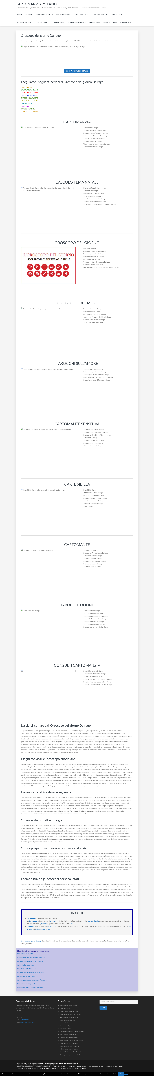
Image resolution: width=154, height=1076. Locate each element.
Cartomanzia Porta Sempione (69, 1043)
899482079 (25, 1020)
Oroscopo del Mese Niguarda (69, 1017)
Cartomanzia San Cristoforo (27, 976)
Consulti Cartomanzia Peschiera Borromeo (73, 1052)
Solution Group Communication (42, 1065)
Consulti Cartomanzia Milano (24, 1066)
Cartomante (31, 918)
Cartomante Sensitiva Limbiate (69, 1046)
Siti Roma (56, 1065)
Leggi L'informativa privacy (48, 1063)
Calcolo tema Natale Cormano (69, 1011)
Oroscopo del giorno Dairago (31, 941)
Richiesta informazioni (27, 1022)
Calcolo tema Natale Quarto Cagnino (30, 972)
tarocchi (44, 924)
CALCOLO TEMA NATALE (29, 90)
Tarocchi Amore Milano (96, 1066)
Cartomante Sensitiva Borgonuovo (70, 1014)
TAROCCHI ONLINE (28, 109)
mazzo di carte (93, 921)
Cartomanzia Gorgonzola (26, 984)
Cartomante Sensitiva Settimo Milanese (72, 1032)
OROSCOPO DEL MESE (29, 95)
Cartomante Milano (80, 1068)
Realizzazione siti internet (24, 1065)
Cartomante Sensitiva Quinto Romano (31, 957)
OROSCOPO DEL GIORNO (30, 93)
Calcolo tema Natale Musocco (69, 1049)
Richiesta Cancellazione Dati (69, 1063)
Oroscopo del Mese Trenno (68, 1005)
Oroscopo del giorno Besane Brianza (71, 1040)
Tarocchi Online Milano (43, 1066)
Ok (121, 1074)
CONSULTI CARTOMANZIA (30, 112)
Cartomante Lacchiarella (67, 1020)
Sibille (72, 924)
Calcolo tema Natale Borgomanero (30, 961)
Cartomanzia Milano (36, 4)
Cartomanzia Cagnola (66, 1026)
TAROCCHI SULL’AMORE (29, 98)
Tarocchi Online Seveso (67, 1023)
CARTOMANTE (26, 106)
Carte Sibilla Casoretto (25, 965)
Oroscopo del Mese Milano (114, 1066)
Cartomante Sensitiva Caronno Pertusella (32, 980)
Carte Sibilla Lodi (65, 1008)
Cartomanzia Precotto (25, 954)
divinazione (54, 921)
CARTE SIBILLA (26, 103)
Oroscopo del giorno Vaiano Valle (70, 1055)
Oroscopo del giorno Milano (27, 1068)
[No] (126, 1074)
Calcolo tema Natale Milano (47, 1068)
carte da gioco (52, 926)
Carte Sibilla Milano (59, 1066)
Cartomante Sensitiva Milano (77, 1066)
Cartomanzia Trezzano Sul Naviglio (30, 987)
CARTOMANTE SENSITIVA (30, 101)
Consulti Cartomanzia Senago (69, 1037)
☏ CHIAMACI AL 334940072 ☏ (77, 71)
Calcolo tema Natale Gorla (26, 969)
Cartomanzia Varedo (66, 1029)
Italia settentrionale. (42, 929)
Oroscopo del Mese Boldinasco (69, 1034)
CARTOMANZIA (26, 87)
